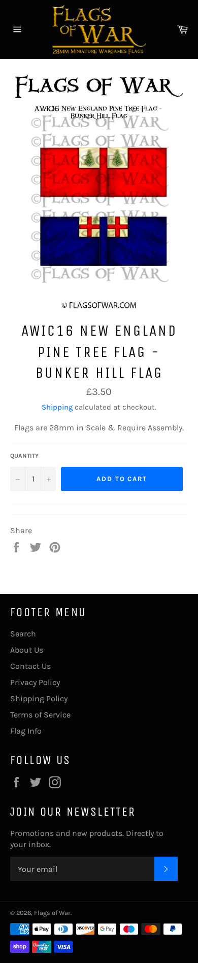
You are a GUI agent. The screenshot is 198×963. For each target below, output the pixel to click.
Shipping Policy (39, 698)
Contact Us (30, 666)
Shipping (57, 407)
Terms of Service (40, 714)
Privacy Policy (35, 682)
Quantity (24, 455)
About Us (26, 650)
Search (23, 633)
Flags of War (52, 912)
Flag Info (26, 731)
